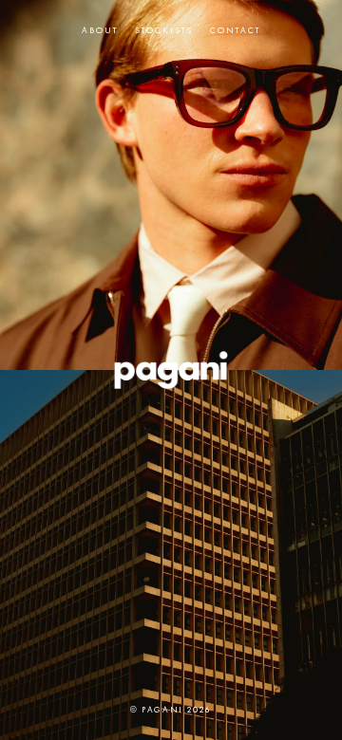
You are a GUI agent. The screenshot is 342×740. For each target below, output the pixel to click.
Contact (235, 30)
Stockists (164, 30)
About (100, 30)
